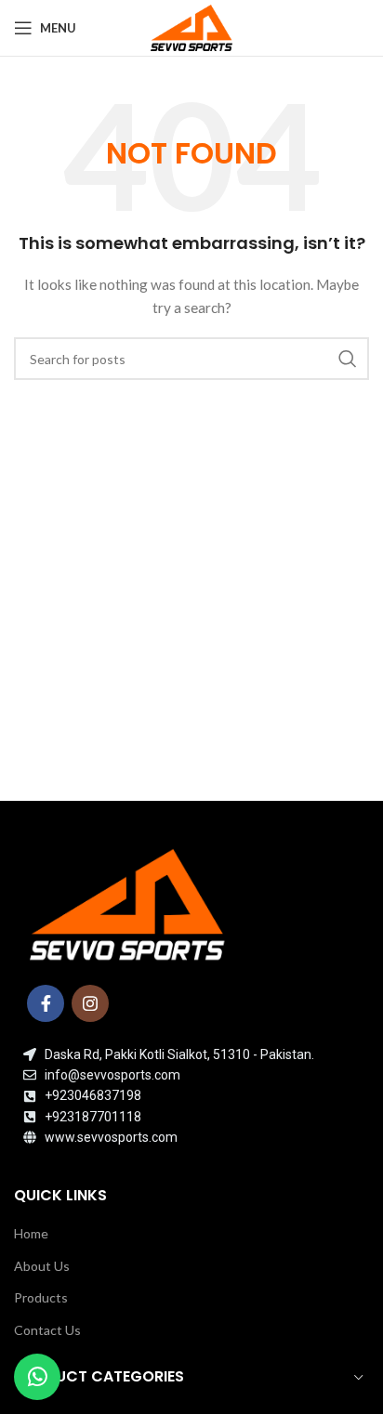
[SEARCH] (347, 358)
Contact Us (47, 1330)
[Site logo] (191, 26)
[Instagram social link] (90, 1003)
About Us (42, 1266)
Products (41, 1297)
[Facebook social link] (45, 1003)
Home (31, 1233)
